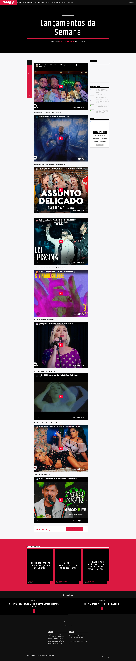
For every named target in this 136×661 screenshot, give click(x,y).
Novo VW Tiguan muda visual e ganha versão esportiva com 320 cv (34, 605)
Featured (57, 550)
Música (71, 16)
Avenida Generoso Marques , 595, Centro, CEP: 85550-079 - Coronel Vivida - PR (78, 641)
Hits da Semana (40, 2)
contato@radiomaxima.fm (77, 637)
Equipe (48, 2)
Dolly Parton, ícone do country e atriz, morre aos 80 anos (102, 91)
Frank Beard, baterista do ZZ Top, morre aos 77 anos (102, 105)
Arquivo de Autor (74, 529)
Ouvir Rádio (131, 2)
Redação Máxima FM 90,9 (67, 41)
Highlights (65, 16)
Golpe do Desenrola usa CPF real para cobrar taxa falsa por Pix (102, 101)
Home (20, 2)
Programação (57, 2)
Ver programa (99, 145)
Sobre (64, 2)
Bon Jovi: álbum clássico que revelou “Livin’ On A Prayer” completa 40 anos (96, 565)
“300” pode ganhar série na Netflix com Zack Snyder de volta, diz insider (102, 112)
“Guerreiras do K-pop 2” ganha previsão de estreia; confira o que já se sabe (102, 96)
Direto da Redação (29, 2)
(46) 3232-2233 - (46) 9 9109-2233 (78, 635)
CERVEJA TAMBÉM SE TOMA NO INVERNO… (102, 604)
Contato (71, 2)
